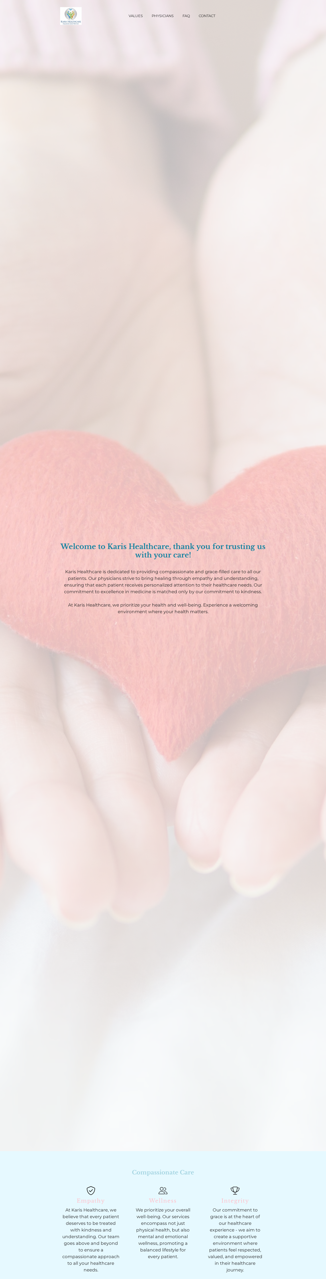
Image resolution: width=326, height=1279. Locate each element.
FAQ (186, 16)
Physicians (163, 16)
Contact (207, 16)
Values (136, 16)
